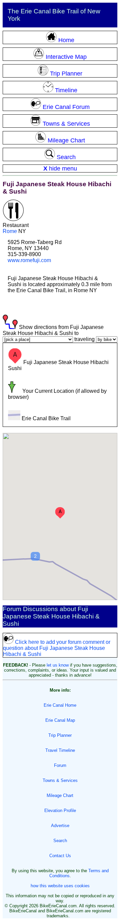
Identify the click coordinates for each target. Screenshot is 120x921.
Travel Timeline (60, 750)
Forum (60, 765)
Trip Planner (60, 735)
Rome (10, 231)
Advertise (60, 825)
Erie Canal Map (60, 720)
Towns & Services (60, 780)
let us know (58, 665)
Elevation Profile (60, 810)
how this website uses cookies (60, 885)
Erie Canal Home (60, 705)
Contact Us (60, 855)
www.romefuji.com (29, 260)
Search (60, 840)
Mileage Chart (60, 795)
